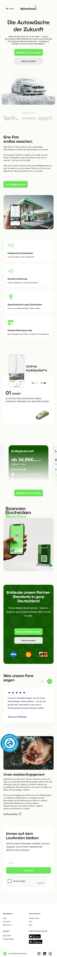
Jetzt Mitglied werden (15, 184)
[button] (42, 681)
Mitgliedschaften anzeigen (28, 52)
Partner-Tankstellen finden (28, 631)
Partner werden (28, 61)
